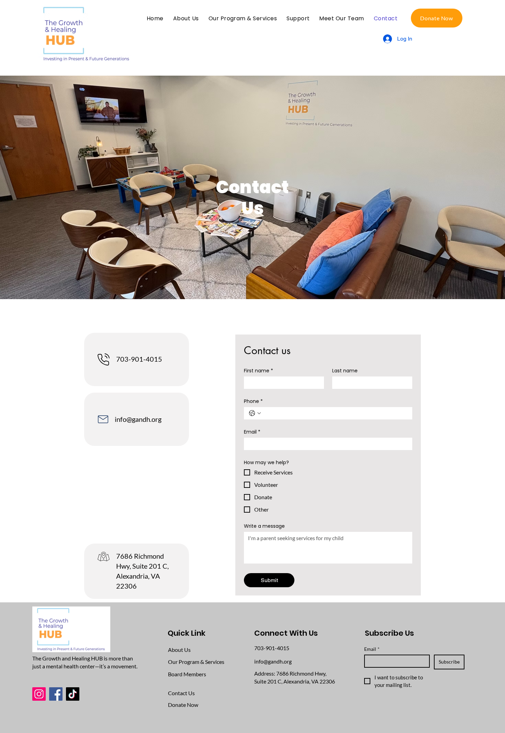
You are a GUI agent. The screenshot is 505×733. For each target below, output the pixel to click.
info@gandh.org (138, 419)
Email (252, 432)
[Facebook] (56, 694)
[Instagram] (39, 694)
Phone (253, 401)
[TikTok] (72, 694)
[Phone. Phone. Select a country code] (255, 413)
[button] (341, 18)
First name (258, 371)
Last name (345, 371)
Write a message (264, 526)
